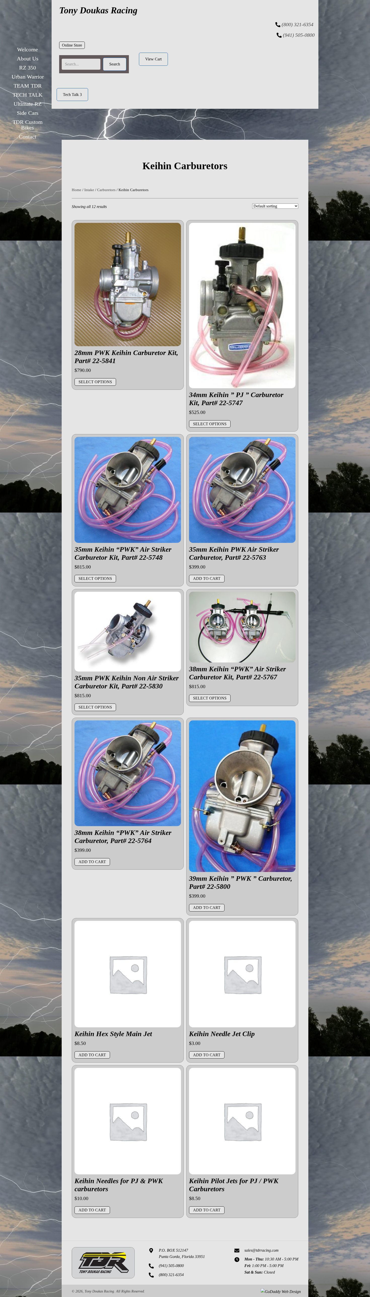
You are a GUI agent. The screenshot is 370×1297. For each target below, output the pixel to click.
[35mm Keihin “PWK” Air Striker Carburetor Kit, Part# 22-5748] (128, 489)
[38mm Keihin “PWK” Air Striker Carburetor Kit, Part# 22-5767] (242, 626)
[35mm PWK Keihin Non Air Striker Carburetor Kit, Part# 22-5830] (128, 631)
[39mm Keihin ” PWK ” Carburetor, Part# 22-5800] (242, 795)
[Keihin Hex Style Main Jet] (128, 973)
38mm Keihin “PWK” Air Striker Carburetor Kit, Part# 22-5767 (237, 673)
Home (76, 190)
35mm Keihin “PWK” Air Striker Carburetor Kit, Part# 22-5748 (123, 553)
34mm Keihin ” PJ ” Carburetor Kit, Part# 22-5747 (236, 399)
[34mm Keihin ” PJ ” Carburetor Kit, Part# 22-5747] (242, 305)
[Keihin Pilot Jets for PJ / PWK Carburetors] (242, 1120)
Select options (95, 382)
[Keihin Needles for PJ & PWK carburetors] (128, 1120)
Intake (89, 190)
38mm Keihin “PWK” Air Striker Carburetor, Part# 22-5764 (123, 837)
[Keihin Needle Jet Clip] (242, 973)
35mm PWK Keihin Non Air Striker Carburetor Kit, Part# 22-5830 (127, 682)
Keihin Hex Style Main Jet (113, 1034)
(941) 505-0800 (299, 35)
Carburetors (106, 190)
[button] (72, 45)
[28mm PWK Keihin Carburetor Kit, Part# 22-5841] (128, 284)
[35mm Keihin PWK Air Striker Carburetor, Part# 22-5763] (242, 489)
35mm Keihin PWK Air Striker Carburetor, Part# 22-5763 (234, 553)
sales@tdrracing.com (261, 1250)
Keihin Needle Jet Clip (222, 1034)
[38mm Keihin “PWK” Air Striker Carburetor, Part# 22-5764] (128, 773)
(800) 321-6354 (297, 24)
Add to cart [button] (206, 578)
